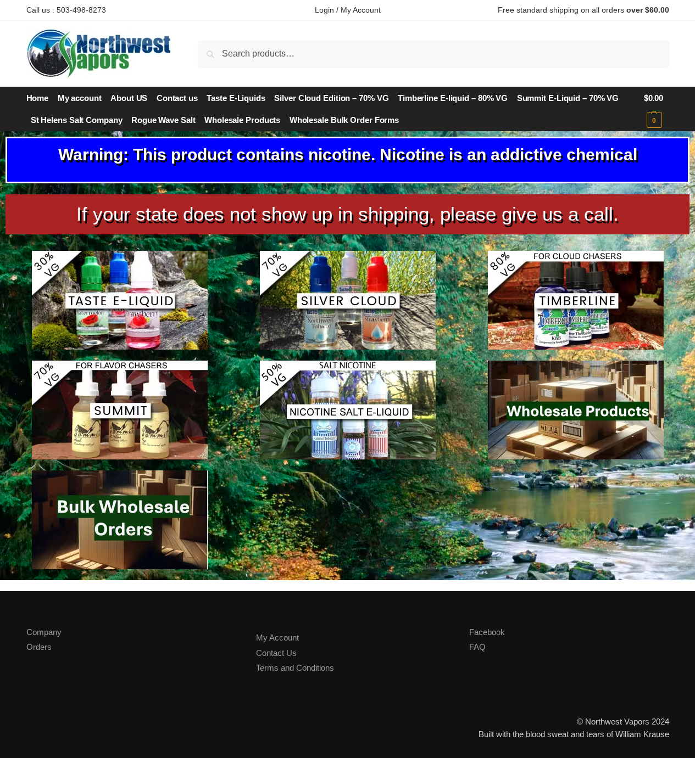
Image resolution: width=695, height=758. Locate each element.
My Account (277, 637)
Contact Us (276, 653)
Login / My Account (348, 9)
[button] (656, 109)
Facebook (487, 632)
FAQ (477, 647)
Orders (39, 647)
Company (44, 632)
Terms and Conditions (295, 667)
